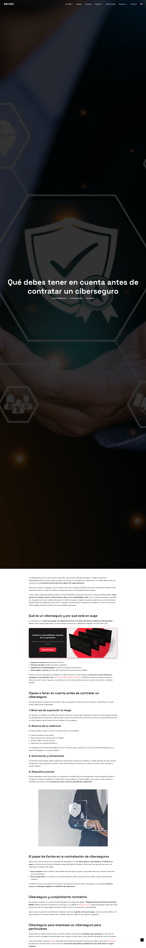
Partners (98, 4)
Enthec (91, 298)
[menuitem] (69, 4)
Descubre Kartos (48, 650)
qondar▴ (79, 4)
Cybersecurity (77, 298)
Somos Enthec (111, 4)
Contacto (134, 4)
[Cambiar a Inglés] (140, 4)
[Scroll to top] (142, 940)
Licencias (88, 4)
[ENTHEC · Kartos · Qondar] (9, 4)
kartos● (68, 4)
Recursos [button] (122, 4)
